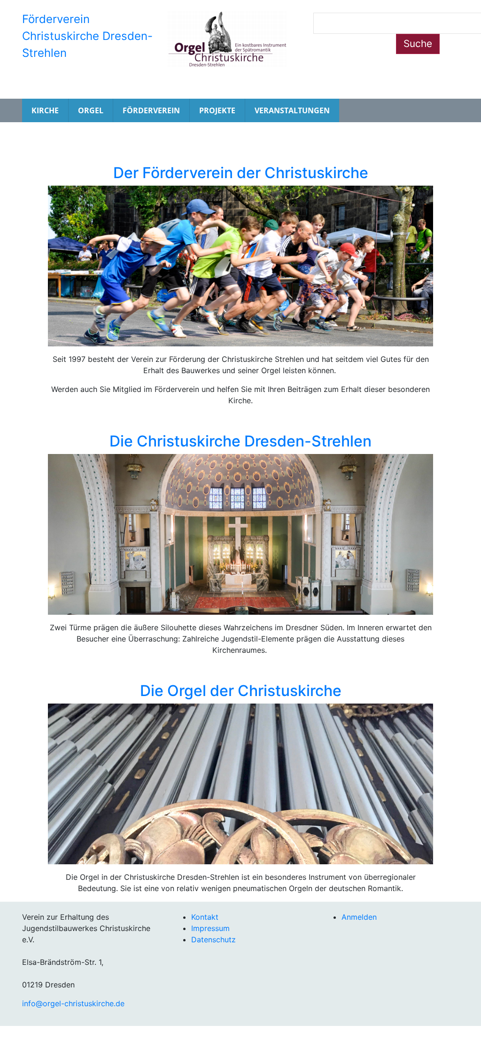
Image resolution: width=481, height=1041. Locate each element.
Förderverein (151, 110)
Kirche (45, 110)
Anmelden (359, 917)
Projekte (217, 110)
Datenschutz (213, 939)
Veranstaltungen (292, 110)
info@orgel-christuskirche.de (73, 1003)
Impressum (210, 928)
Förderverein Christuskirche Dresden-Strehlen (87, 36)
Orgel (90, 110)
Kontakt (204, 917)
